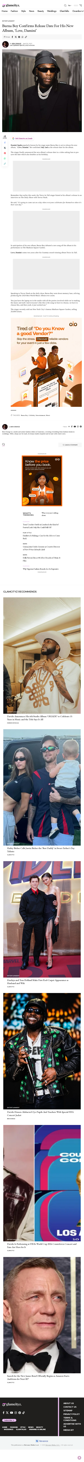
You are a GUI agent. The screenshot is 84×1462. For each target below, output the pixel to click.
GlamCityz (10, 855)
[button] (65, 5)
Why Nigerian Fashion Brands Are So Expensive (41, 569)
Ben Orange (16, 43)
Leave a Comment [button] (71, 445)
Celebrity (32, 415)
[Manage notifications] (79, 1457)
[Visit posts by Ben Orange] (5, 427)
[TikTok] (23, 1412)
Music (48, 415)
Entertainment (8, 21)
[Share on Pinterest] (19, 37)
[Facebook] (72, 427)
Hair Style (27, 532)
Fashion (26, 521)
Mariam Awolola (13, 723)
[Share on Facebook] (12, 37)
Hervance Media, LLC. (53, 1445)
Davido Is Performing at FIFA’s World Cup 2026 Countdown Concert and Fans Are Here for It (41, 1245)
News (25, 544)
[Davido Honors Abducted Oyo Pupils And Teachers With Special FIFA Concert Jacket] (42, 1051)
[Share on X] (15, 37)
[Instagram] (78, 427)
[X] (7, 1412)
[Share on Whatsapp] (22, 37)
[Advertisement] (42, 16)
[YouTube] (75, 427)
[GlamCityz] (11, 5)
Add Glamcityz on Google (23, 138)
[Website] (69, 427)
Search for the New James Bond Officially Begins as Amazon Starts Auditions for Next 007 (38, 1377)
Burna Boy (24, 415)
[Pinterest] (81, 427)
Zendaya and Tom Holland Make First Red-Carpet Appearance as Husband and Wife (37, 982)
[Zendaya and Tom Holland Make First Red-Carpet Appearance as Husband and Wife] (42, 919)
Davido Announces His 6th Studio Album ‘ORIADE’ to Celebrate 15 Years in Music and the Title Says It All (39, 718)
